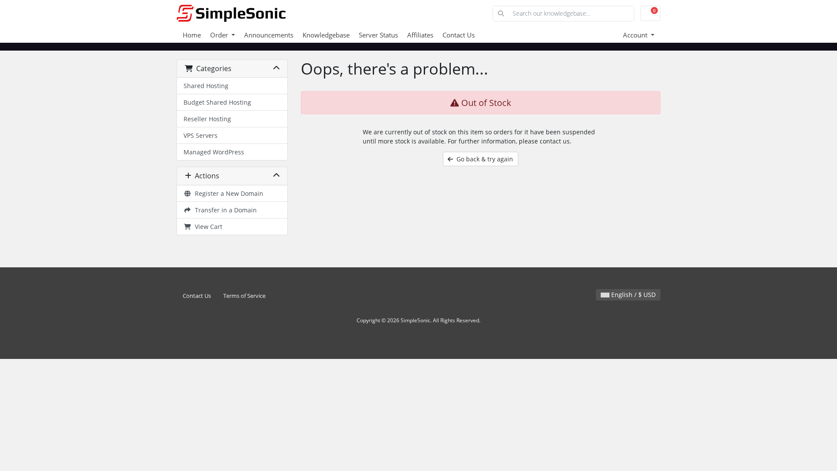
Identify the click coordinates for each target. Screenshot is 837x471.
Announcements (268, 35)
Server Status (378, 35)
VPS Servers (201, 135)
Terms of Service (244, 296)
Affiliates (420, 35)
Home (192, 35)
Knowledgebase (326, 35)
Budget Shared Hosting (217, 102)
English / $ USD (632, 294)
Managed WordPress (214, 152)
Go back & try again (483, 159)
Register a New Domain (227, 193)
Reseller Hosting (207, 119)
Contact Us (458, 35)
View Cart (206, 226)
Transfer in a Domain (224, 210)
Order (220, 35)
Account (636, 35)
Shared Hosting (206, 86)
